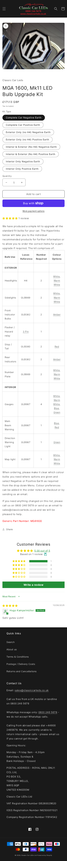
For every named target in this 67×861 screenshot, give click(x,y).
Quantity (7, 176)
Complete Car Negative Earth (23, 117)
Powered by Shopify (44, 855)
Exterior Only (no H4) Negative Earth (28, 132)
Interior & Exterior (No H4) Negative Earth (31, 146)
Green (57, 412)
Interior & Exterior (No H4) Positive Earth (30, 154)
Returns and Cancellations (22, 671)
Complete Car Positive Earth (23, 124)
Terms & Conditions (18, 656)
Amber (57, 314)
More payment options (34, 211)
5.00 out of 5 (42, 550)
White (56, 276)
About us (12, 649)
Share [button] (9, 529)
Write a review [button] (33, 584)
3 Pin (26, 331)
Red (57, 346)
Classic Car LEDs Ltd (29, 855)
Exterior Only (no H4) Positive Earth (27, 139)
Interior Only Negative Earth (23, 161)
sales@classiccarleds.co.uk (32, 690)
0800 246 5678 (47, 712)
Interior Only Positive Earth (22, 168)
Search (11, 642)
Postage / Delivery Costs (21, 664)
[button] (4, 8)
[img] (10, 605)
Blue (56, 408)
